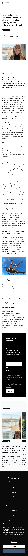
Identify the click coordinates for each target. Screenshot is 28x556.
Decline (14, 551)
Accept (14, 546)
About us (14, 492)
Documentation (14, 519)
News (14, 504)
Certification (14, 517)
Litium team (6, 30)
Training (14, 502)
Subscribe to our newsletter (14, 506)
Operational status (14, 521)
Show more (14, 542)
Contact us (14, 494)
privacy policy (9, 387)
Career (14, 498)
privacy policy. (6, 538)
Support (14, 496)
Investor (14, 500)
